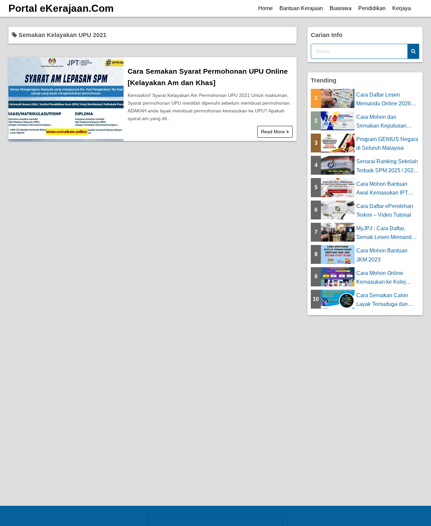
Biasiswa (341, 8)
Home (265, 8)
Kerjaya (401, 8)
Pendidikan (372, 8)
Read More (273, 131)
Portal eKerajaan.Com (61, 8)
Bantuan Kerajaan (301, 8)
